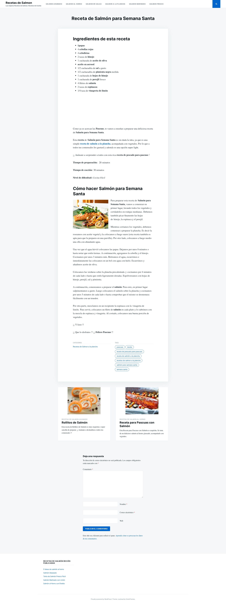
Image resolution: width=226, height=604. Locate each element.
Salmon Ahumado (54, 4)
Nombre (123, 504)
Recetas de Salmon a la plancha (85, 347)
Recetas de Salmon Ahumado (74, 419)
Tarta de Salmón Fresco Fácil (54, 576)
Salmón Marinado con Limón (54, 580)
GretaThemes (130, 599)
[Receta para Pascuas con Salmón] (142, 400)
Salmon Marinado (137, 4)
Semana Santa (122, 369)
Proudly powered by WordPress (101, 599)
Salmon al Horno (74, 4)
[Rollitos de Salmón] (84, 400)
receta (129, 347)
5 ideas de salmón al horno (53, 569)
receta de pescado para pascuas (129, 351)
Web (121, 520)
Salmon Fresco (156, 4)
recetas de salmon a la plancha (129, 360)
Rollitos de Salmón (74, 422)
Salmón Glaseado (50, 573)
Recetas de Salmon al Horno (132, 419)
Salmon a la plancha (115, 4)
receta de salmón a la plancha (128, 356)
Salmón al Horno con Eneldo (54, 583)
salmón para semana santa (127, 365)
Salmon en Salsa (94, 4)
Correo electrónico (127, 512)
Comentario (88, 469)
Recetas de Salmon (19, 2)
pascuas (120, 347)
